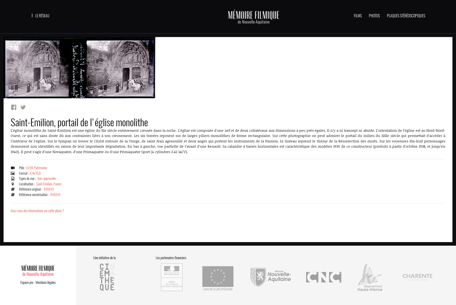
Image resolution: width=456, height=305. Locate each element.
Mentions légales (46, 282)
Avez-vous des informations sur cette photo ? (37, 210)
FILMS (358, 15)
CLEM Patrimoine (36, 167)
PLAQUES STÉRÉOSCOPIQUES (406, 15)
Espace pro (26, 282)
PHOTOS (374, 15)
